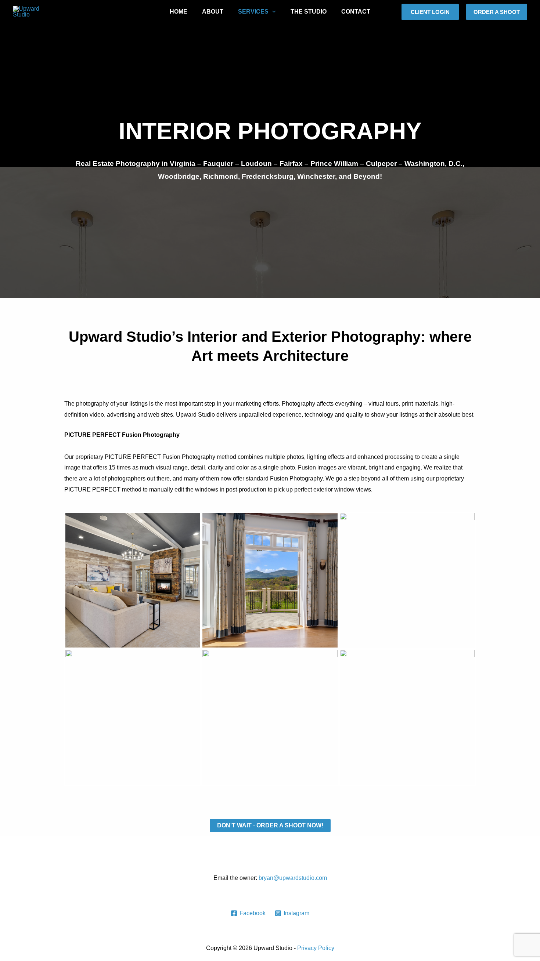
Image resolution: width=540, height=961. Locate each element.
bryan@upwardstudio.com (293, 878)
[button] (430, 12)
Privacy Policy (315, 948)
